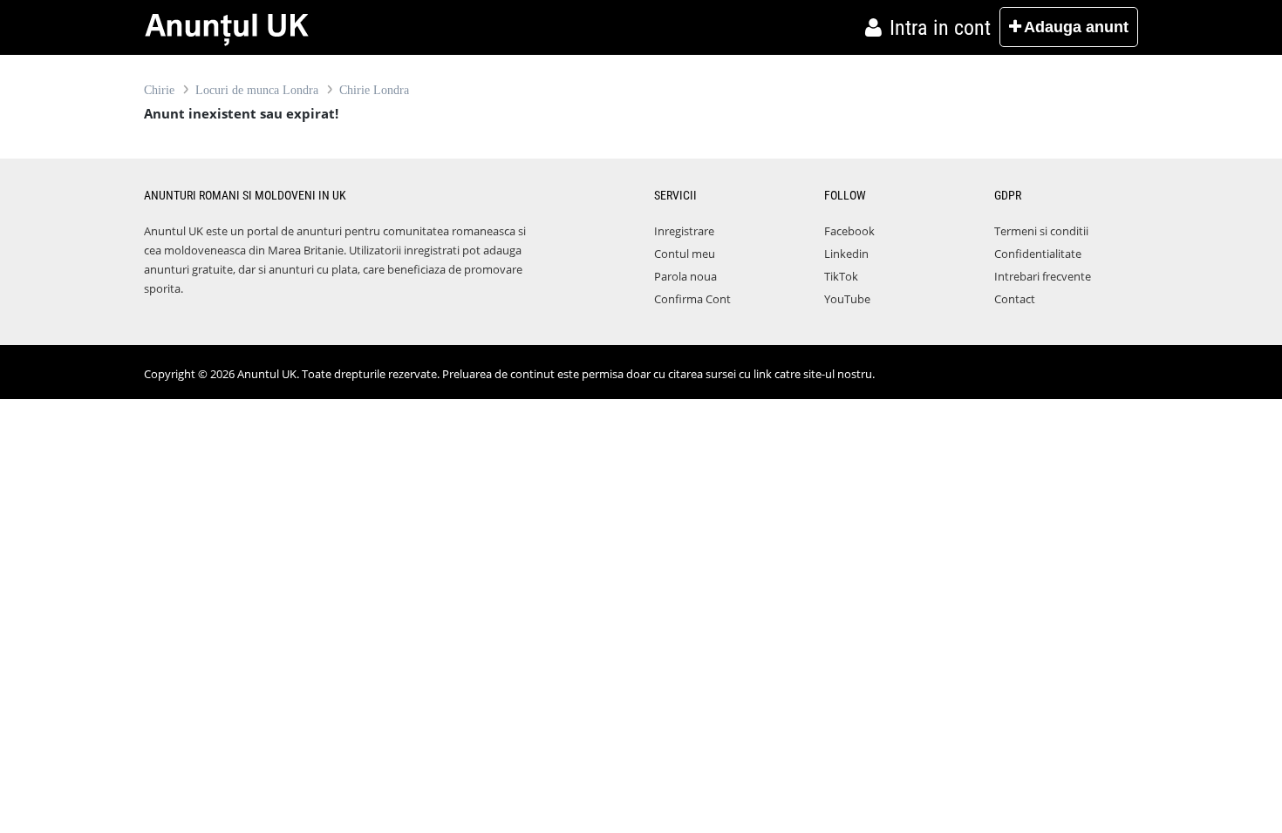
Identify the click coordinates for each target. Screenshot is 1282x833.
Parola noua (685, 276)
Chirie (159, 90)
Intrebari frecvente (1042, 276)
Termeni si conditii (1041, 231)
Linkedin (846, 253)
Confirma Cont (692, 299)
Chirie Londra (374, 90)
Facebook (849, 231)
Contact (1014, 299)
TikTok (841, 276)
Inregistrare (684, 231)
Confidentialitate (1037, 253)
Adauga (1076, 27)
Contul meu (684, 253)
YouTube (847, 299)
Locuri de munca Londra (256, 90)
